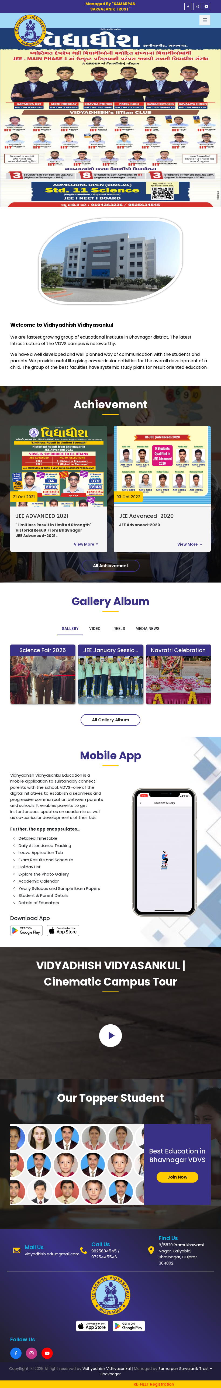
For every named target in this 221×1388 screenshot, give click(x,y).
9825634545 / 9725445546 (105, 1254)
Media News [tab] (147, 628)
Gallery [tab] (70, 628)
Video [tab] (95, 628)
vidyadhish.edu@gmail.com (52, 1254)
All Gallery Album (110, 720)
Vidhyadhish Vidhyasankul (106, 1368)
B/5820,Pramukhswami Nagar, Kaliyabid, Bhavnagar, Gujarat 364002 (181, 1254)
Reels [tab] (119, 628)
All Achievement (110, 566)
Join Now (177, 1177)
